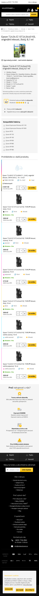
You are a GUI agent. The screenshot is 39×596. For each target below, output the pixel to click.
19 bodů (27, 274)
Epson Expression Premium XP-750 (16, 125)
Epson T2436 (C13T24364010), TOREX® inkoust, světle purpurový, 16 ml (19, 365)
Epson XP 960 (10, 150)
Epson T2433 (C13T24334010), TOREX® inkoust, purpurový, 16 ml (19, 270)
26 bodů (25, 212)
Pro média (20, 529)
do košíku (32, 188)
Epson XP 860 (10, 144)
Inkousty (23, 29)
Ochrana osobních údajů (20, 525)
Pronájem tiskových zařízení (20, 508)
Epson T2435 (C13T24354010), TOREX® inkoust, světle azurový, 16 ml (19, 333)
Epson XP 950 (10, 147)
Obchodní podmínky (19, 527)
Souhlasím (8, 589)
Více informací (27, 585)
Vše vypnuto (29, 590)
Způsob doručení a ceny (20, 480)
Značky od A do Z (20, 485)
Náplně (11, 20)
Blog (20, 511)
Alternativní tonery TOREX (19, 504)
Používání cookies (20, 522)
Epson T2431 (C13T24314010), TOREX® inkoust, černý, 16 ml (19, 208)
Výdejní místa (20, 483)
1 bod (32, 180)
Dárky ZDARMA (19, 501)
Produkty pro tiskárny (13, 29)
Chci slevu (26, 469)
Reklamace (20, 490)
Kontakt (19, 532)
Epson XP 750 (10, 134)
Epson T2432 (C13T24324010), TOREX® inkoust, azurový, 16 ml (19, 239)
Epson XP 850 (10, 141)
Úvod (4, 29)
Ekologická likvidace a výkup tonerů (20, 506)
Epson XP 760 (10, 137)
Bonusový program (19, 488)
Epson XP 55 (9, 131)
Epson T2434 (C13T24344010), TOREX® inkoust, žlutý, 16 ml (19, 302)
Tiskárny (11, 24)
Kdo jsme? (20, 520)
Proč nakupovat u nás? (19, 499)
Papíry (31, 20)
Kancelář (31, 24)
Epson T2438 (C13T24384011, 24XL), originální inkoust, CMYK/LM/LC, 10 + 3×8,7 (18, 176)
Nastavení (19, 590)
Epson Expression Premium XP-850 (16, 128)
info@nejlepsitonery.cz (21, 546)
